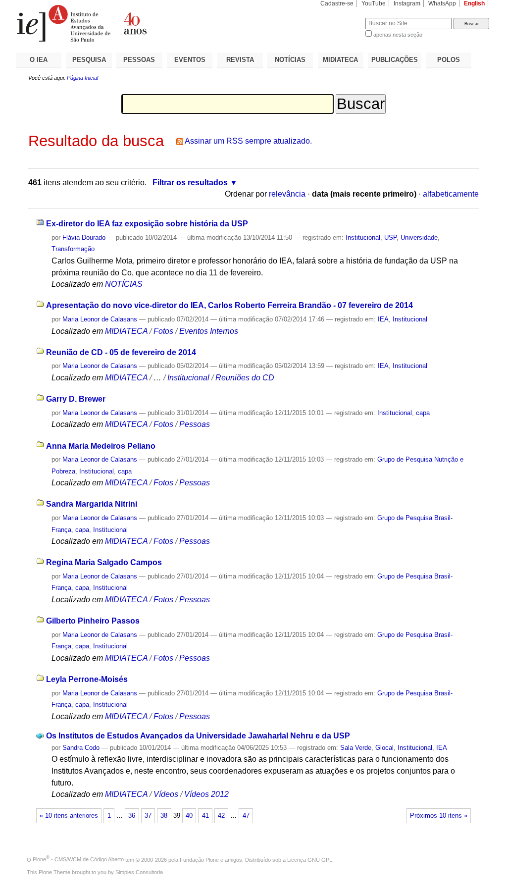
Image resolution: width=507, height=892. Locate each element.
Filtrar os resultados (190, 182)
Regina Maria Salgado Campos (104, 562)
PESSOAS (139, 59)
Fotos (163, 331)
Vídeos (165, 794)
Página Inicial (82, 78)
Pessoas (194, 424)
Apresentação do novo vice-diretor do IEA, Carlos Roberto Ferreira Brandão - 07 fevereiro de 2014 (229, 305)
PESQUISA (89, 59)
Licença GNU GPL (309, 859)
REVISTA (240, 59)
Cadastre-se (337, 3)
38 (163, 815)
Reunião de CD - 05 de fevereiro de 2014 (121, 352)
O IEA (39, 59)
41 (205, 815)
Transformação (73, 249)
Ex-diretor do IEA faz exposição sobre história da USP (147, 223)
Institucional (363, 237)
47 (246, 815)
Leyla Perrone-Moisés (87, 679)
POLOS (448, 59)
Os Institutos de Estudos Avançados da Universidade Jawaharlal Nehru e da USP (198, 736)
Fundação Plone (199, 859)
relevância (287, 194)
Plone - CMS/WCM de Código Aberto (78, 859)
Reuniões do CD (244, 377)
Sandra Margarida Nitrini (91, 504)
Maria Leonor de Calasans (99, 319)
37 (148, 815)
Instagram (407, 3)
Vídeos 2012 (206, 794)
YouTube (373, 3)
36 (131, 815)
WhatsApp (442, 3)
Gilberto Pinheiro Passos (93, 621)
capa (423, 413)
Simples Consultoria (139, 872)
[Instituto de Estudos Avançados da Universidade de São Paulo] (135, 23)
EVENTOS (189, 59)
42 (221, 815)
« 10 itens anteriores (69, 815)
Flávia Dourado (83, 237)
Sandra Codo (81, 747)
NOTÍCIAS (290, 59)
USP (390, 237)
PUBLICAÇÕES (394, 59)
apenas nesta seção (397, 35)
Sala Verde (355, 747)
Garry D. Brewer (75, 399)
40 (189, 815)
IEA (383, 319)
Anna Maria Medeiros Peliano (100, 446)
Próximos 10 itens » (438, 815)
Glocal (384, 747)
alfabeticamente (451, 194)
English (474, 3)
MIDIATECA (340, 59)
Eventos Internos (208, 331)
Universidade (419, 237)
